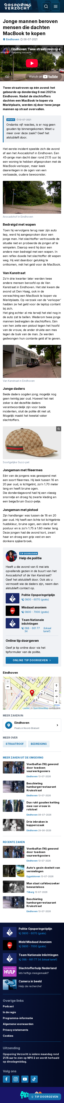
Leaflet (26, 707)
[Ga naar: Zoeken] (46, 6)
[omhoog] (56, 685)
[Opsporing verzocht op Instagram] (15, 1079)
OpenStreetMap (40, 707)
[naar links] (56, 691)
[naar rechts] (56, 696)
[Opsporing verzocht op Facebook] (6, 1079)
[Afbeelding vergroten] (58, 183)
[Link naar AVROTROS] (25, 1095)
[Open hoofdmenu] (56, 6)
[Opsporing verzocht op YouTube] (24, 1079)
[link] (32, 725)
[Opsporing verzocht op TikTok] (34, 1079)
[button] (32, 693)
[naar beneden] (56, 702)
